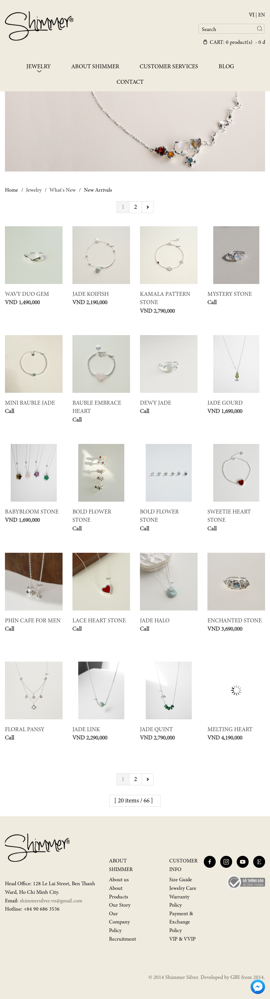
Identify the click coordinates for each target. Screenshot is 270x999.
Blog (226, 67)
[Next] (147, 207)
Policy (115, 930)
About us (119, 880)
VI (251, 15)
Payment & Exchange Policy (181, 922)
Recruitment (122, 939)
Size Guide (180, 880)
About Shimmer (95, 67)
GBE (235, 977)
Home (11, 190)
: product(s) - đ (237, 42)
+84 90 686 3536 (42, 909)
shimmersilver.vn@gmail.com (51, 901)
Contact (130, 82)
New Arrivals (98, 190)
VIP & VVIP (182, 939)
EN (261, 15)
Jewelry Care (182, 888)
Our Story (119, 905)
